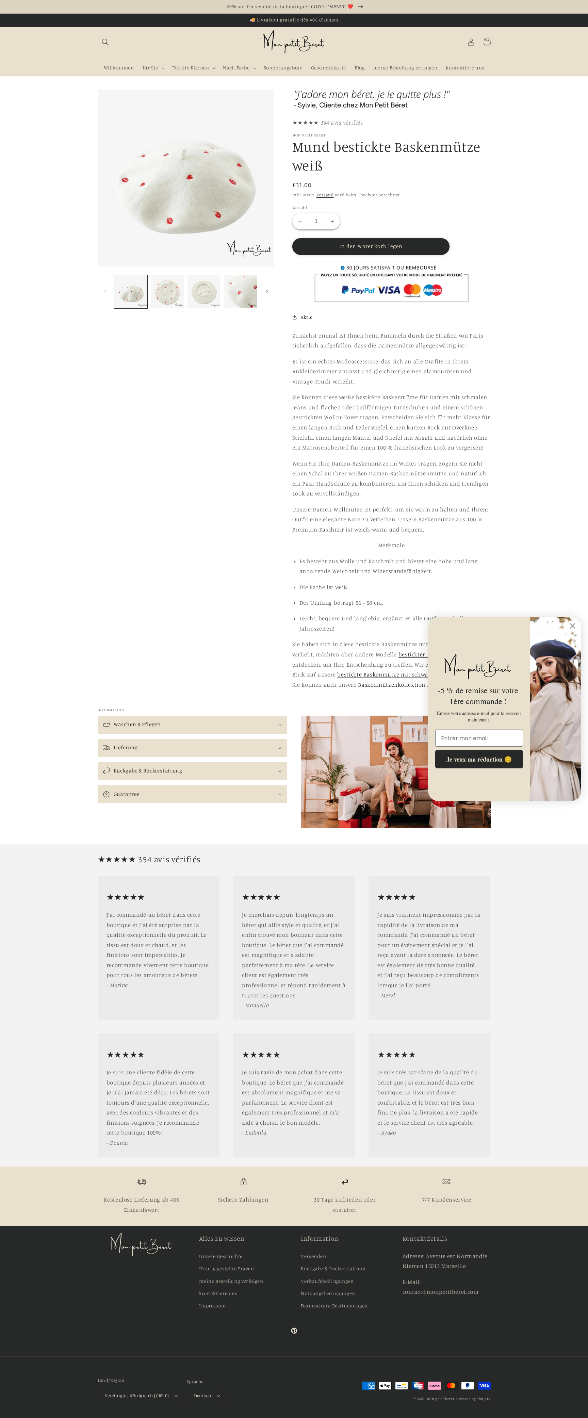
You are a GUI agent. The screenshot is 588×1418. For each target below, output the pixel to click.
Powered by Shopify (473, 1399)
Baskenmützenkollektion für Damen (407, 684)
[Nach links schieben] (105, 291)
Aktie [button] (306, 317)
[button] (105, 42)
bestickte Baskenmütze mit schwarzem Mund (398, 674)
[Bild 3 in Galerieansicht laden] (203, 291)
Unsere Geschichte (221, 1256)
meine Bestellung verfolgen (231, 1281)
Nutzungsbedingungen (328, 1293)
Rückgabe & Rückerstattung (333, 1268)
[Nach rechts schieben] (266, 291)
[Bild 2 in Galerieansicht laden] (167, 291)
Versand (325, 194)
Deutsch (202, 1395)
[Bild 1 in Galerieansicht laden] (130, 291)
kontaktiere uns (218, 1293)
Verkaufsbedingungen (327, 1281)
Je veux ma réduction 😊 (479, 759)
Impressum (212, 1305)
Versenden (313, 1256)
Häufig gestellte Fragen (226, 1268)
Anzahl (300, 207)
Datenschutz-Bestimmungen (334, 1305)
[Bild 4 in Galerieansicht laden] (240, 291)
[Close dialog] (572, 626)
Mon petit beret (440, 1399)
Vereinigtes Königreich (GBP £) (137, 1395)
